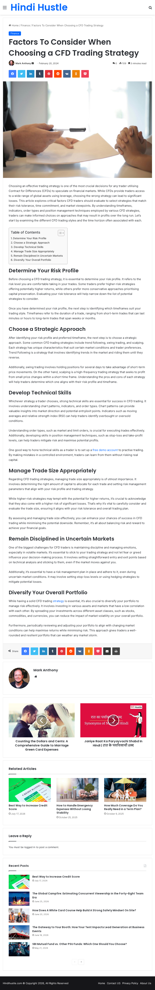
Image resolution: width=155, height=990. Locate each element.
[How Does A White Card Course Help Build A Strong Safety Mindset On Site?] (19, 915)
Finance (25, 25)
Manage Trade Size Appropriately (34, 251)
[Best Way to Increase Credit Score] (30, 790)
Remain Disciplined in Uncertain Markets (39, 255)
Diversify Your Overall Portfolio (33, 259)
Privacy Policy (130, 983)
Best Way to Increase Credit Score (28, 807)
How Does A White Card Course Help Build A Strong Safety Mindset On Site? (84, 910)
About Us (145, 983)
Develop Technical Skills (29, 246)
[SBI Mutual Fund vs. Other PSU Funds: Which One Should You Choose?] (19, 949)
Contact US (113, 983)
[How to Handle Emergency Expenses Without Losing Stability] (78, 790)
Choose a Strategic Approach (32, 242)
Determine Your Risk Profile (30, 238)
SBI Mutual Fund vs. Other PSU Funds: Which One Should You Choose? (79, 944)
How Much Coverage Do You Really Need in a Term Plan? (123, 807)
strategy (58, 601)
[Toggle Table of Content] (59, 233)
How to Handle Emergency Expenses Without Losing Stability (75, 809)
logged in (29, 847)
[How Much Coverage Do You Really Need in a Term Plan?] (125, 790)
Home (15, 25)
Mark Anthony (23, 63)
